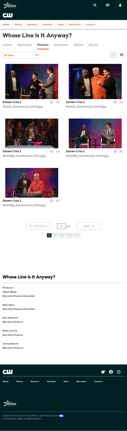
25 (49, 235)
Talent (78, 45)
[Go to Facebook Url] (113, 372)
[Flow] (113, 54)
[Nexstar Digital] (10, 5)
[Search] (95, 5)
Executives (75, 24)
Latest (7, 45)
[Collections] (107, 5)
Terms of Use (17, 416)
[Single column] (121, 54)
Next (87, 226)
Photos (18, 24)
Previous (39, 226)
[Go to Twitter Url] (105, 372)
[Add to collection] (58, 101)
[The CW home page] (52, 372)
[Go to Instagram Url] (120, 372)
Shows (6, 24)
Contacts (91, 24)
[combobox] (21, 55)
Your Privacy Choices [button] (49, 416)
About (93, 45)
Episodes (25, 45)
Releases (32, 24)
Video (61, 24)
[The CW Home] (63, 15)
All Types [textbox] (9, 55)
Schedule (47, 24)
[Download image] (52, 101)
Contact (6, 416)
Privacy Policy (31, 416)
